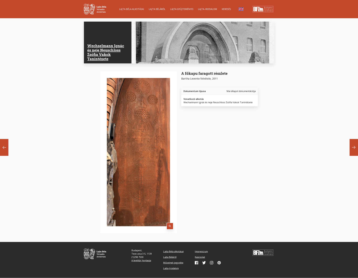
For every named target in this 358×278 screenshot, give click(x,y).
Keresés (226, 9)
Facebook (196, 263)
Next (354, 147)
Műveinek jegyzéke (173, 262)
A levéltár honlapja (141, 260)
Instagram (211, 263)
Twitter (204, 263)
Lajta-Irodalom (207, 9)
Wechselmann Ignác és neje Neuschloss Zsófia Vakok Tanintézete (105, 52)
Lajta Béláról (157, 9)
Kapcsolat (200, 257)
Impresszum (201, 251)
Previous (4, 147)
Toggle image (170, 226)
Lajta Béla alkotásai (131, 9)
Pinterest (219, 263)
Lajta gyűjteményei (181, 9)
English (241, 9)
